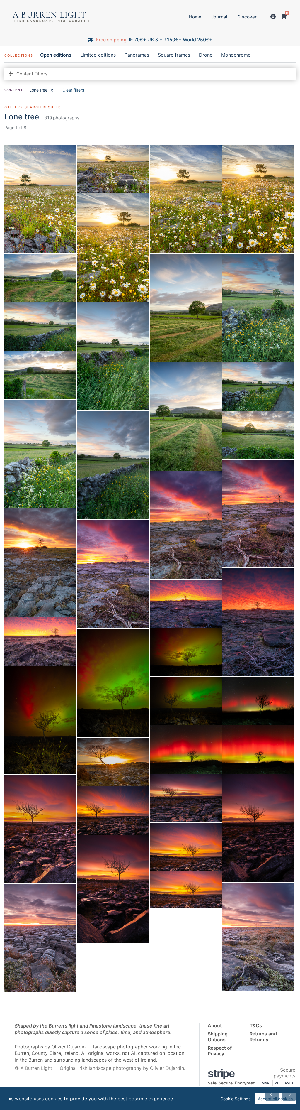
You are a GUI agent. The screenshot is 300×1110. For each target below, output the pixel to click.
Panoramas (137, 55)
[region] (150, 1098)
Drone (205, 55)
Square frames (174, 55)
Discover (247, 17)
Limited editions (98, 55)
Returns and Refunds (263, 1037)
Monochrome (235, 55)
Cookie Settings (235, 1098)
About (215, 1025)
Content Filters (31, 74)
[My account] (273, 17)
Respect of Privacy (220, 1051)
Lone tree (41, 90)
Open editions (55, 55)
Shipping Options (218, 1037)
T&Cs (256, 1025)
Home (195, 17)
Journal (219, 17)
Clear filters (73, 89)
